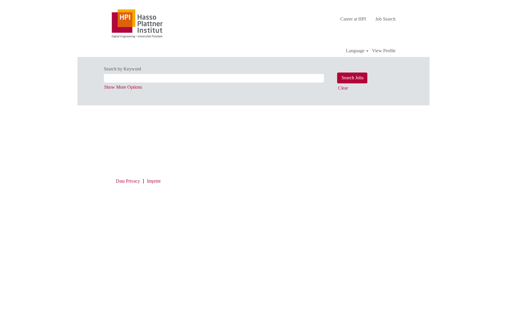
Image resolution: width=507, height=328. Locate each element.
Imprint (153, 181)
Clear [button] (343, 87)
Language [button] (356, 50)
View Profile (384, 50)
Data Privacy (128, 181)
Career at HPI (353, 18)
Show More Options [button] (123, 87)
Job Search (385, 18)
